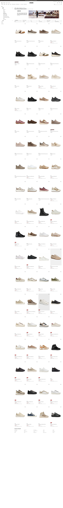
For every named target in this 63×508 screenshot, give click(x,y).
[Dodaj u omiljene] (25, 23)
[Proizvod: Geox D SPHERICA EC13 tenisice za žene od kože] (32, 54)
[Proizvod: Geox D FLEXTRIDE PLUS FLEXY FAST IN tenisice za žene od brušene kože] (20, 166)
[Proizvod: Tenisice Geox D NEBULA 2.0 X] (56, 76)
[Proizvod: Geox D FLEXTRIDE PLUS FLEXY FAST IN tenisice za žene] (44, 144)
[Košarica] (61, 2)
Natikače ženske (35, 432)
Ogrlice (43, 431)
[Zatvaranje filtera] (61, 0)
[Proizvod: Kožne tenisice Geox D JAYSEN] (20, 257)
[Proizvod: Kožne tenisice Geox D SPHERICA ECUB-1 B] (56, 324)
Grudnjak (15, 431)
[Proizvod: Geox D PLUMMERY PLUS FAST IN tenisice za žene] (32, 31)
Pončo (24, 432)
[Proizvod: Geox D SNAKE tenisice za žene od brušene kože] (32, 121)
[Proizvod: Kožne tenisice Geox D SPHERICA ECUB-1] (32, 257)
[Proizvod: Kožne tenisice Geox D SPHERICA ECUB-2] (32, 166)
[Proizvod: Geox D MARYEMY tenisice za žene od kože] (20, 31)
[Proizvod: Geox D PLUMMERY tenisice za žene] (32, 234)
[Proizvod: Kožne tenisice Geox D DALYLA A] (44, 302)
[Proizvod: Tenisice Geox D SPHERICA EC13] (56, 189)
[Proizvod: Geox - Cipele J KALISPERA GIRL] (20, 234)
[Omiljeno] (59, 2)
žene (1, 2)
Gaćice (15, 432)
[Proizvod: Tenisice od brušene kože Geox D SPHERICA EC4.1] (32, 302)
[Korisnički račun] (57, 2)
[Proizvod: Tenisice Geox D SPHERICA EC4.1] (56, 31)
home (9, 2)
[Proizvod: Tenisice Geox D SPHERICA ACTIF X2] (44, 211)
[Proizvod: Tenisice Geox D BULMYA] (20, 99)
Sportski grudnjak (25, 431)
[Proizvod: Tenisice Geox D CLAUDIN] (32, 369)
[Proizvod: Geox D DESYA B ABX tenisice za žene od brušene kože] (44, 121)
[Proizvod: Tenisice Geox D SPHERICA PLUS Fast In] (32, 211)
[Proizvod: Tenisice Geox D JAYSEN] (32, 279)
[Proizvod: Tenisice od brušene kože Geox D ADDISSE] (56, 257)
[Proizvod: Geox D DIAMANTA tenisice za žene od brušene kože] (56, 54)
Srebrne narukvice (44, 432)
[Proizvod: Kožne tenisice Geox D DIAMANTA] (20, 189)
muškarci (4, 2)
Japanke (34, 431)
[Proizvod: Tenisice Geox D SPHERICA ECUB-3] (56, 166)
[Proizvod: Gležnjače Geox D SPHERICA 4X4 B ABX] (56, 347)
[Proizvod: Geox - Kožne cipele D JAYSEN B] (44, 257)
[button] (18, 20)
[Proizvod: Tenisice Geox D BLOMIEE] (20, 54)
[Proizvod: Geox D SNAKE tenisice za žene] (20, 121)
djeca (7, 2)
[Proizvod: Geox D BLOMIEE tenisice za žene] (44, 31)
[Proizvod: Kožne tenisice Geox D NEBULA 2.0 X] (56, 211)
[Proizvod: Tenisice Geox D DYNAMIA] (44, 76)
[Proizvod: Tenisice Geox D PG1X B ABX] (44, 324)
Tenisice (53, 432)
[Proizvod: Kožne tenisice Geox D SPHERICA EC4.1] (44, 234)
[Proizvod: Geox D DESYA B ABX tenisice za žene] (32, 189)
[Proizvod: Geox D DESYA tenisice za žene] (20, 76)
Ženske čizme (54, 431)
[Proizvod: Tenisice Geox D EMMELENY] (44, 392)
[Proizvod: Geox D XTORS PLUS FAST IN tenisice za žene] (56, 99)
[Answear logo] (31, 3)
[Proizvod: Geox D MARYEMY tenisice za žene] (44, 99)
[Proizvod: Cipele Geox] (56, 369)
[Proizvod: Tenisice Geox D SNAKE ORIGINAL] (44, 166)
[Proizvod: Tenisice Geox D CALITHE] (56, 302)
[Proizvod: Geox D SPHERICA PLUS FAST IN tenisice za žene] (56, 121)
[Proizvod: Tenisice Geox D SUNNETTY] (20, 414)
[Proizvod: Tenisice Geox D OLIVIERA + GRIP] (44, 347)
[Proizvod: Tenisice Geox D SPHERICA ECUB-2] (20, 279)
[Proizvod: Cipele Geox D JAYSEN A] (20, 211)
